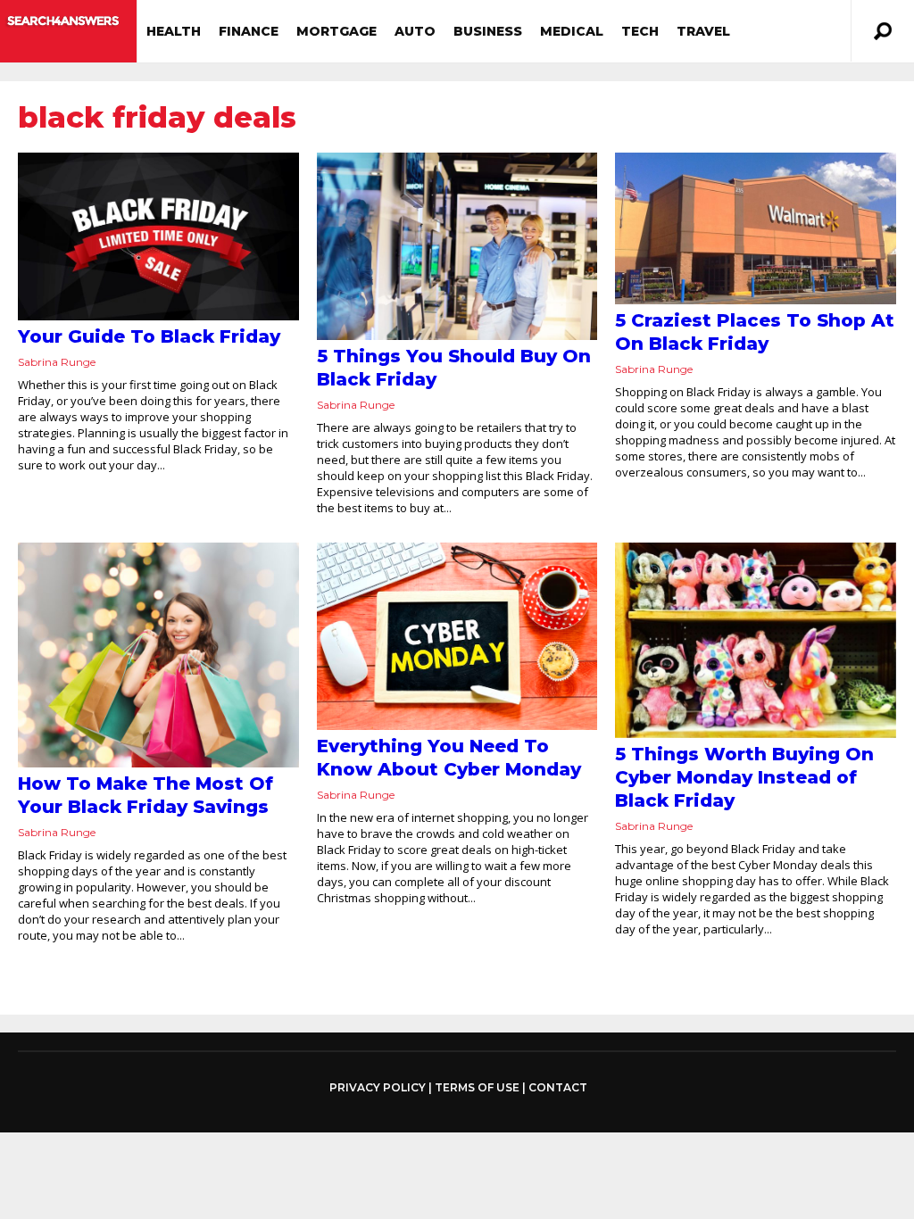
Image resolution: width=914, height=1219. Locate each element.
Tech (640, 31)
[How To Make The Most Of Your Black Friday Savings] (158, 655)
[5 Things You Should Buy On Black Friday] (457, 246)
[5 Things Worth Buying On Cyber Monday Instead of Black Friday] (755, 640)
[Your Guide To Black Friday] (158, 236)
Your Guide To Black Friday (149, 336)
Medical (571, 31)
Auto (415, 31)
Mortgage (336, 31)
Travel (703, 31)
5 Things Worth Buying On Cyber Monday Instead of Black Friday (744, 777)
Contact (557, 1087)
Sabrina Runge (57, 362)
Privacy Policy (377, 1087)
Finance (248, 31)
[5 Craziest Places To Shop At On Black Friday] (755, 228)
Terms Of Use (477, 1087)
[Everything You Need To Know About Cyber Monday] (457, 636)
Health (173, 31)
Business (487, 31)
